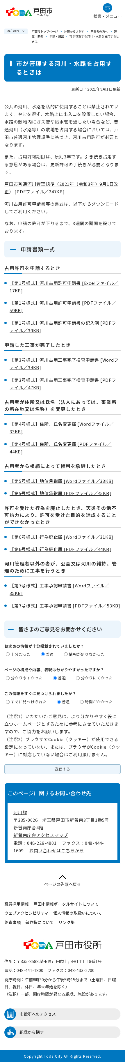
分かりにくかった (97, 678)
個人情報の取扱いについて (77, 913)
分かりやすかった (27, 678)
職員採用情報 (16, 904)
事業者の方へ (99, 31)
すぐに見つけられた (29, 701)
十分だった (21, 654)
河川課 (20, 812)
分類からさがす (74, 31)
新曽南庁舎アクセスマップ (40, 835)
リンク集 (66, 922)
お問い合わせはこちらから (56, 850)
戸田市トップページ (45, 31)
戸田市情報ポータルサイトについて (66, 904)
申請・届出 (56, 36)
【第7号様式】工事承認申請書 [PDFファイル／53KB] (65, 605)
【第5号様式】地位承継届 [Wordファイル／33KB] (61, 481)
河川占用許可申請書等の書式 (34, 204)
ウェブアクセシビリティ (26, 913)
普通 (50, 654)
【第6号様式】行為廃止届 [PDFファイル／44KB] (60, 549)
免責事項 (12, 922)
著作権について (39, 922)
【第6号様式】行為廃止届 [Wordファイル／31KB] (61, 537)
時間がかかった (99, 701)
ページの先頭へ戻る (62, 884)
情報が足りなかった (87, 654)
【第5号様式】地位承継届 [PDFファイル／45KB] (60, 493)
